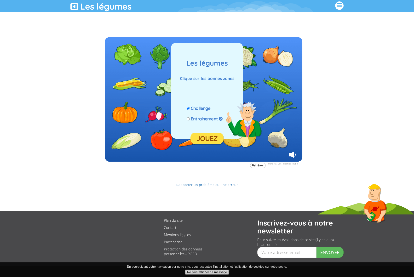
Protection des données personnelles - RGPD (183, 251)
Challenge (200, 108)
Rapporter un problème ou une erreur (207, 184)
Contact (170, 227)
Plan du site (173, 220)
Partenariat (173, 241)
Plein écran (258, 165)
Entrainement (204, 119)
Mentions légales (177, 234)
